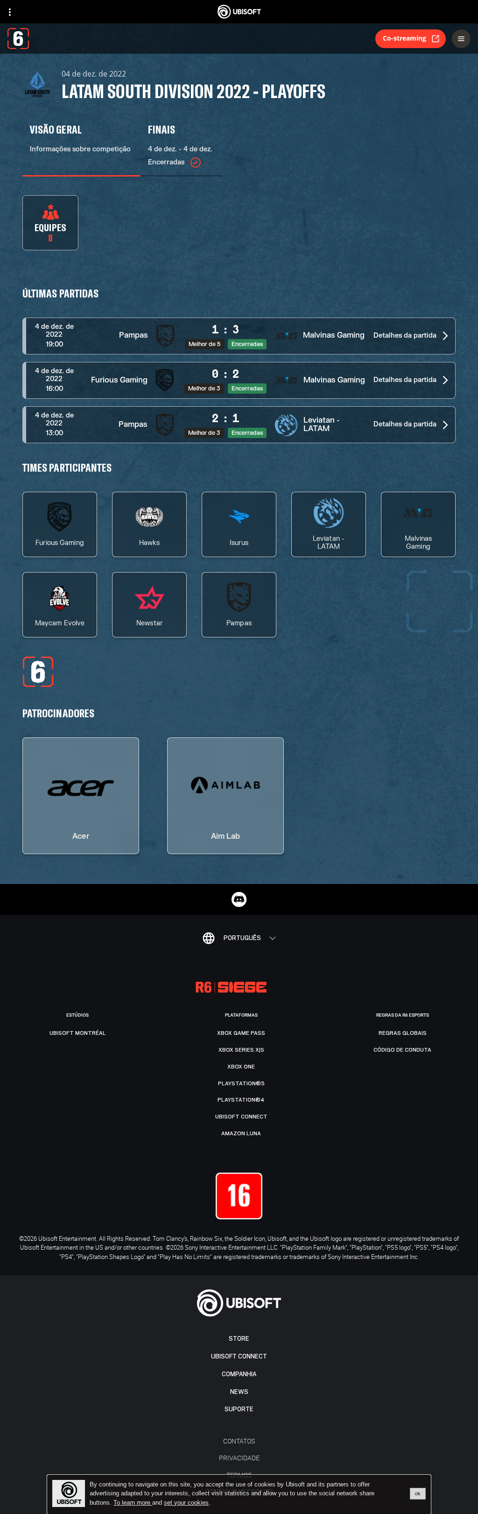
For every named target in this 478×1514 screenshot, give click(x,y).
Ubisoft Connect (239, 1356)
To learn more (132, 1502)
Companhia (239, 1374)
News (239, 1391)
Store (239, 1338)
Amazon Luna (241, 1133)
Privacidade (239, 1457)
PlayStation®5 (241, 1083)
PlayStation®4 (241, 1100)
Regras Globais (403, 1033)
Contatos (239, 1440)
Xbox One (241, 1066)
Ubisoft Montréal (77, 1033)
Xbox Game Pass (241, 1033)
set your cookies (186, 1503)
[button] (239, 336)
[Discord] (239, 899)
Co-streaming (404, 38)
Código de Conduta (402, 1050)
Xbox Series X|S (241, 1050)
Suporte (239, 1409)
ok (418, 1493)
